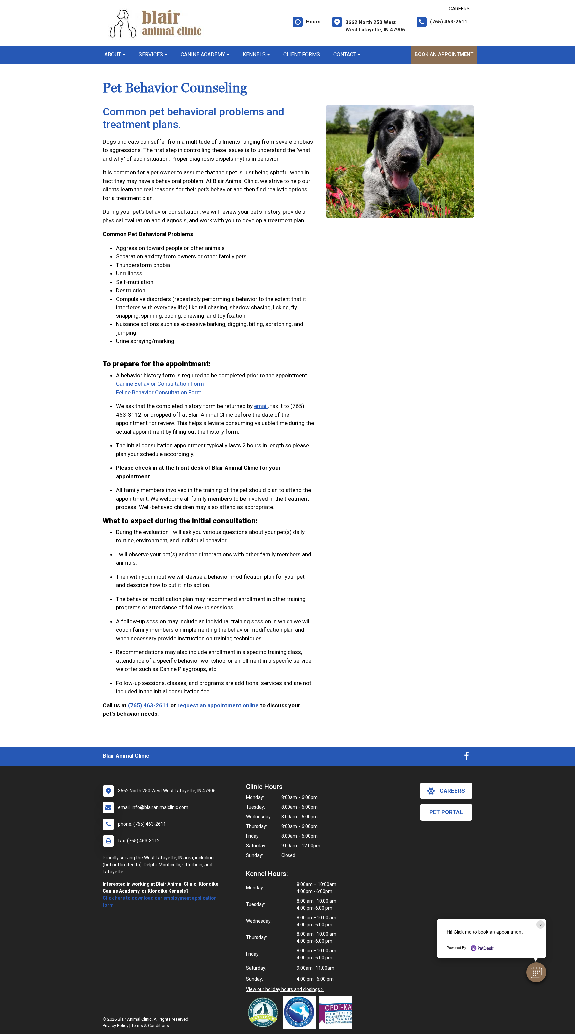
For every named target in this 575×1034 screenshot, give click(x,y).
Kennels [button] (255, 54)
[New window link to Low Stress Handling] (264, 1012)
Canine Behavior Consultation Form (160, 383)
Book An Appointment (444, 54)
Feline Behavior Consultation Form (159, 392)
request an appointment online (218, 705)
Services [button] (151, 54)
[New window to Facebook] (466, 757)
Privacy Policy (115, 1025)
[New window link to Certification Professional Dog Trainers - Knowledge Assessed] (337, 1012)
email (261, 406)
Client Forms (301, 54)
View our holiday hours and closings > (285, 989)
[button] (536, 972)
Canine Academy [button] (203, 54)
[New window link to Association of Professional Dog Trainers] (301, 1012)
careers (452, 790)
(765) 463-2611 (148, 705)
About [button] (113, 54)
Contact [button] (345, 54)
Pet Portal (446, 812)
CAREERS (459, 9)
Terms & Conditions (150, 1025)
